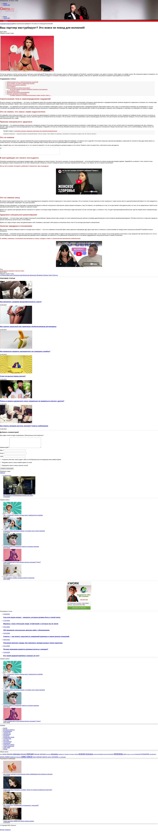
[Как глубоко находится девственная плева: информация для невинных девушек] (12, 772)
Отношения (6, 743)
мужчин (82, 754)
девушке (23, 754)
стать (59, 757)
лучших (72, 754)
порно (7, 757)
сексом (39, 757)
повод (22, 270)
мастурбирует (10, 270)
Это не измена (11, 86)
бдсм (1, 754)
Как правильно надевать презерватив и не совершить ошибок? (25, 351)
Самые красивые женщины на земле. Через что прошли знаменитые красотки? (27, 789)
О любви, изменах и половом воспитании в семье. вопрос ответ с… (30, 95)
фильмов (63, 757)
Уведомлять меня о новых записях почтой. (15, 465)
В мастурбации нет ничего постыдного (18, 88)
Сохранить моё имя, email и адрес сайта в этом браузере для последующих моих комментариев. (31, 459)
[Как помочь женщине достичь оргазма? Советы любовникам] (16, 422)
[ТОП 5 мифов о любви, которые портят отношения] (12, 576)
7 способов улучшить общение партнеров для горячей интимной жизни (35, 131)
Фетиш (5, 749)
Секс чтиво (6, 747)
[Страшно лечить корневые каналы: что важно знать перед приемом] (12, 529)
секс (23, 756)
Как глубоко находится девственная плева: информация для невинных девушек (27, 774)
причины (18, 757)
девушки (30, 754)
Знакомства (7, 732)
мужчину (111, 754)
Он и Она (6, 740)
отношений (137, 754)
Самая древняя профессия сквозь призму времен (18, 821)
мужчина (89, 754)
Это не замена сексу (13, 91)
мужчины (118, 754)
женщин (43, 754)
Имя (1, 450)
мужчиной (105, 754)
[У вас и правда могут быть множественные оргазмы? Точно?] (12, 560)
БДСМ (5, 728)
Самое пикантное (8, 746)
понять (2, 757)
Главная (2, 23)
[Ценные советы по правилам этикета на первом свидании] (12, 545)
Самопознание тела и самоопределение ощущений (22, 82)
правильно (13, 757)
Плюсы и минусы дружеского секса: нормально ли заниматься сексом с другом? (32, 401)
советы (49, 757)
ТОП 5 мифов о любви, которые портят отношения (18, 578)
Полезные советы (8, 744)
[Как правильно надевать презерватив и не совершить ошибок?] (16, 348)
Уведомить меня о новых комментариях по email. (17, 462)
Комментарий (4, 447)
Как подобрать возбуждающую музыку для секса (18, 495)
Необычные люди (8, 737)
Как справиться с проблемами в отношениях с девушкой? (21, 805)
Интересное (7, 734)
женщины (54, 754)
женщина (48, 754)
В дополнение (7, 731)
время (4, 754)
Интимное (6, 735)
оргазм (132, 754)
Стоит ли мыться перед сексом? (13, 376)
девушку (37, 754)
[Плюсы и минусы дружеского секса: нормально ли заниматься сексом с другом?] (16, 398)
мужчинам (95, 754)
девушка (16, 754)
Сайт (1, 456)
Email (2, 453)
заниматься (61, 754)
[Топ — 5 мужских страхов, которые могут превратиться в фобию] (12, 513)
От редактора (7, 741)
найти (125, 754)
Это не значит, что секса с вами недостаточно (20, 83)
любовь (76, 754)
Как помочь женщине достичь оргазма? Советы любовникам (24, 426)
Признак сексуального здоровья (16, 85)
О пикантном (9, 23)
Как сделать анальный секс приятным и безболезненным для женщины (28, 326)
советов (44, 757)
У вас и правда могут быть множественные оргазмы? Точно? (22, 562)
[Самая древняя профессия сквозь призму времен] (12, 819)
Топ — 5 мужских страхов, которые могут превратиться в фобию (23, 515)
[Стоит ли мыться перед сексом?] (16, 373)
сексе (34, 757)
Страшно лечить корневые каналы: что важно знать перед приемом (24, 531)
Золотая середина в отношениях (17, 94)
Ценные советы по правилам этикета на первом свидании (21, 546)
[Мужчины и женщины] (7, 13)
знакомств (67, 754)
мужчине (100, 754)
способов (55, 757)
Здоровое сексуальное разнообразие (18, 92)
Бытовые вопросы (9, 729)
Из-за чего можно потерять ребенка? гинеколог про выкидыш (28, 89)
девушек (10, 754)
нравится (129, 754)
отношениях (153, 754)
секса (29, 756)
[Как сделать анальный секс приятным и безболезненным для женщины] (16, 323)
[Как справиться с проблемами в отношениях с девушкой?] (12, 804)
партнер (17, 270)
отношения (145, 754)
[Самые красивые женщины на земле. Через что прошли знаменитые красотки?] (12, 788)
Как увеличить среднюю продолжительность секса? (21, 302)
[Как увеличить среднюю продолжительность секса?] (16, 298)
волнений (3, 270)
